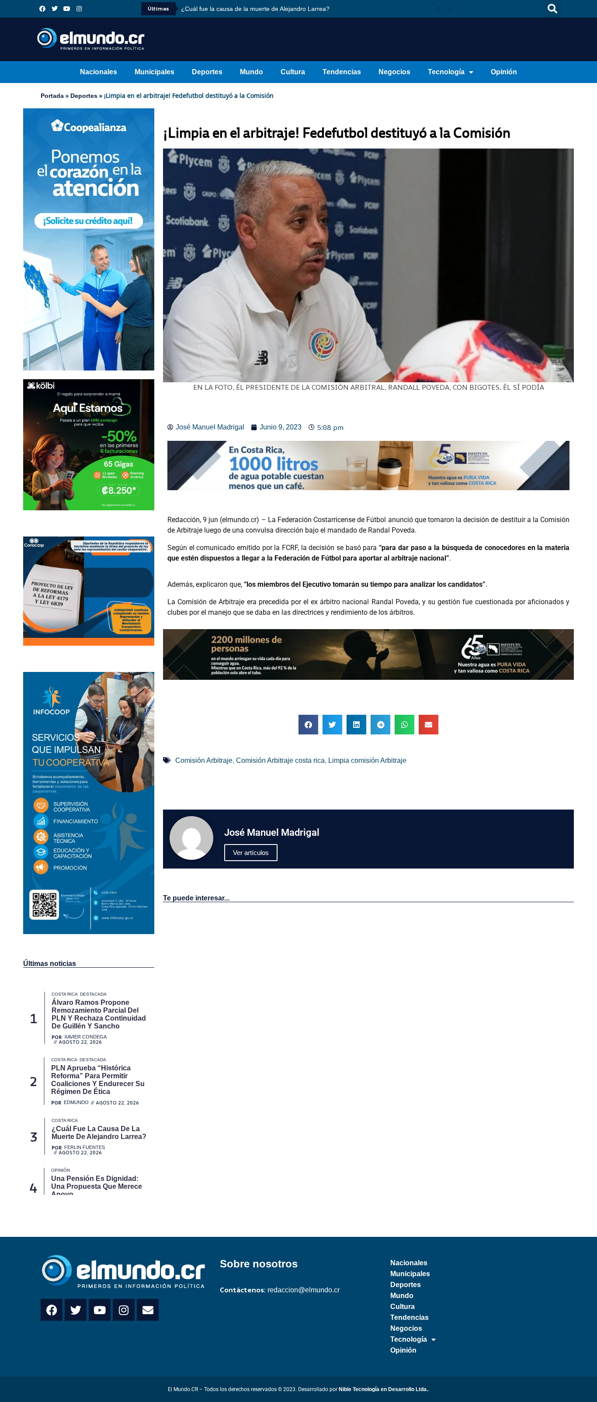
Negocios (394, 72)
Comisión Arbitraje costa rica (280, 760)
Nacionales (98, 72)
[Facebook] (42, 9)
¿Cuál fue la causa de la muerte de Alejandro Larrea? (255, 8)
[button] (552, 8)
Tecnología (446, 72)
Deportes (207, 72)
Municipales (154, 72)
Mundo (251, 72)
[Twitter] (55, 9)
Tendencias (342, 72)
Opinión (504, 72)
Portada (52, 95)
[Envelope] (148, 1310)
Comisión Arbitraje (204, 760)
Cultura (293, 72)
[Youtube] (67, 9)
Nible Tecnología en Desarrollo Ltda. (383, 1389)
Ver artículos (251, 852)
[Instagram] (79, 9)
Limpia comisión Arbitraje (367, 760)
